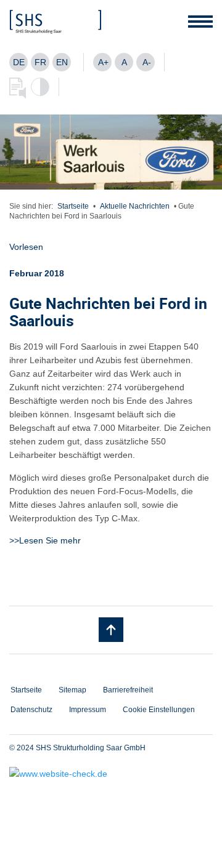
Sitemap (72, 690)
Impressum (87, 709)
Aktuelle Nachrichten (135, 206)
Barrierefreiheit (128, 690)
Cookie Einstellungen (159, 709)
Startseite (73, 206)
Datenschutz (31, 709)
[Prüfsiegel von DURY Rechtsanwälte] (111, 773)
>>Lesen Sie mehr (45, 540)
